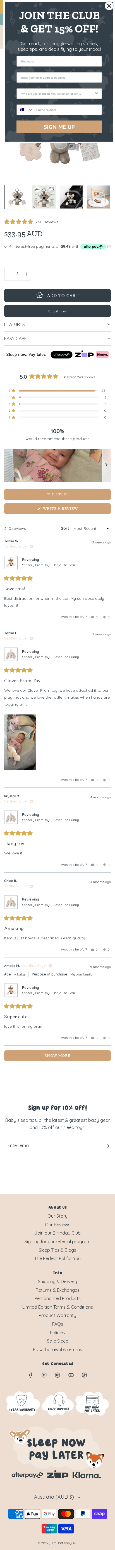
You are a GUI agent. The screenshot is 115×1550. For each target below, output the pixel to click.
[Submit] (108, 1146)
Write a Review (70, 510)
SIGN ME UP (59, 126)
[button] (31, 222)
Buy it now (57, 311)
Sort (65, 528)
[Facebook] (31, 1375)
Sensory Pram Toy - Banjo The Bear (48, 565)
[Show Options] (96, 94)
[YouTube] (71, 1375)
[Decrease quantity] (8, 274)
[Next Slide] (106, 465)
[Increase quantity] (26, 274)
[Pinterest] (57, 1375)
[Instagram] (44, 1375)
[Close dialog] (109, 5)
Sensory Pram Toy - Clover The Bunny (50, 657)
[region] (57, 465)
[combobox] (57, 94)
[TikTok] (84, 1375)
